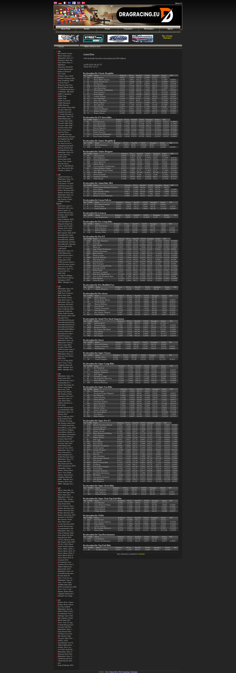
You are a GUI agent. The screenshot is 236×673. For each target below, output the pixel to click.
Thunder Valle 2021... (66, 638)
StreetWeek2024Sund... (67, 325)
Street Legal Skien (65, 345)
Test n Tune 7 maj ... (65, 589)
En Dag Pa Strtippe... (66, 275)
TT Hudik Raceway (65, 134)
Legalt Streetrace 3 (65, 177)
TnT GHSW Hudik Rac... (67, 425)
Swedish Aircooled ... (65, 112)
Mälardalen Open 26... (66, 116)
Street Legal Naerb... (65, 387)
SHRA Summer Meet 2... (67, 262)
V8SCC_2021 (63, 640)
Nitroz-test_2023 (64, 389)
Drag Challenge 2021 (66, 665)
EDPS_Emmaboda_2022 (67, 587)
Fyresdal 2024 (63, 318)
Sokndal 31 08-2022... (66, 517)
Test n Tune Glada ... (66, 230)
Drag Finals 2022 (64, 504)
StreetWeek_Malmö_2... (67, 432)
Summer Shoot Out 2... (66, 564)
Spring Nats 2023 (64, 461)
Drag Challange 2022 (66, 533)
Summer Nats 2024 (65, 347)
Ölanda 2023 (63, 414)
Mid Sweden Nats (64, 636)
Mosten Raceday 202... (66, 190)
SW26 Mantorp (63, 105)
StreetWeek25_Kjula (65, 235)
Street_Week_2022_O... (67, 551)
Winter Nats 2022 (64, 495)
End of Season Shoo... (66, 506)
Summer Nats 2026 (65, 128)
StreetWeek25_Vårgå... (66, 237)
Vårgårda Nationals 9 (66, 594)
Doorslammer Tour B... (66, 643)
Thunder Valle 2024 (65, 338)
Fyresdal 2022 (63, 560)
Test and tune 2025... (66, 266)
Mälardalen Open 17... (66, 354)
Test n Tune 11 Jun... (66, 578)
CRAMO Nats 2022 (65, 585)
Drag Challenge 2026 (66, 80)
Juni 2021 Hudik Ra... (66, 649)
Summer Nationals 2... (66, 331)
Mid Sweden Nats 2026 (66, 107)
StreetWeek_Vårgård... (66, 430)
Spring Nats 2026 (64, 159)
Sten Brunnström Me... (66, 168)
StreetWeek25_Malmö (66, 239)
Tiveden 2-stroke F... (65, 170)
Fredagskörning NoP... (66, 139)
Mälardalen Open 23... (66, 195)
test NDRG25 (63, 217)
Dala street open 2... (65, 206)
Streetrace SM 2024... (66, 304)
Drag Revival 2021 (64, 631)
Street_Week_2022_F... (66, 553)
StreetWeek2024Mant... (66, 329)
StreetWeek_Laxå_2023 (67, 428)
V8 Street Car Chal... (65, 634)
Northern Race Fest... (66, 481)
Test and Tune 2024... (66, 351)
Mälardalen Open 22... (66, 251)
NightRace (62, 65)
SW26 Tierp (62, 96)
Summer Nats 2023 (65, 439)
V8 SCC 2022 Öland (65, 544)
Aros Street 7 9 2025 (65, 183)
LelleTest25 (62, 248)
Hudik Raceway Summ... (67, 264)
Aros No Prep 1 (63, 164)
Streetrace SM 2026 (65, 67)
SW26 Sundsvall (64, 101)
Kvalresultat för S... (65, 383)
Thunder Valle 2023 (65, 443)
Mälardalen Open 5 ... (66, 656)
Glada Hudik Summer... (66, 313)
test (59, 663)
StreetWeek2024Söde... (67, 322)
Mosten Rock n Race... (66, 602)
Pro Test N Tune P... (65, 143)
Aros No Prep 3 (63, 83)
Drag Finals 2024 (64, 291)
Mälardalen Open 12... (66, 497)
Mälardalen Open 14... (66, 450)
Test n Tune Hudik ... (65, 161)
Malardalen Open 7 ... (66, 629)
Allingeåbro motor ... (65, 468)
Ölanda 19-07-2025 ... (66, 226)
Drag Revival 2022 (64, 537)
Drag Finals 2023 (64, 378)
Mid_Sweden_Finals (65, 618)
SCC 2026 (62, 74)
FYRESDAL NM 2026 (66, 92)
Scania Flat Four (64, 141)
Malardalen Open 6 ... (66, 652)
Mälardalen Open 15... (66, 412)
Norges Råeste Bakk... (66, 87)
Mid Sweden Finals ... (66, 53)
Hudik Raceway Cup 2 (66, 441)
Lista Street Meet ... (65, 401)
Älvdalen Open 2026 (65, 76)
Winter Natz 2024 (64, 295)
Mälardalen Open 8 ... (66, 609)
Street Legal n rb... (65, 210)
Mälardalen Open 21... (66, 269)
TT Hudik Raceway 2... (66, 114)
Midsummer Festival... (66, 342)
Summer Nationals (64, 110)
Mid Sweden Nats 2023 (66, 423)
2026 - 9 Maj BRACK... (66, 166)
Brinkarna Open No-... (66, 60)
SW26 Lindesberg (64, 94)
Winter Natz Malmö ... (66, 392)
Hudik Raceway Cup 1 (66, 457)
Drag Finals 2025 (64, 181)
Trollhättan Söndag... (66, 421)
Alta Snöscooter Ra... (66, 464)
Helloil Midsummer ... (65, 119)
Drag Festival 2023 (65, 419)
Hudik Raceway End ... (66, 186)
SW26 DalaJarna (64, 103)
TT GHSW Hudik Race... (67, 89)
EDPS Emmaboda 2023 (67, 466)
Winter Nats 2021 (64, 620)
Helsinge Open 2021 (65, 616)
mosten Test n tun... (65, 647)
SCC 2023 (62, 405)
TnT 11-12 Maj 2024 (65, 360)
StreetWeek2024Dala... (66, 327)
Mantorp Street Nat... (65, 654)
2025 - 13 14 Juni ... (65, 257)
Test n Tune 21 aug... (66, 622)
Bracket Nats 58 (64, 576)
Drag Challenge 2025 (66, 219)
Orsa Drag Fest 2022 (65, 535)
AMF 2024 (62, 358)
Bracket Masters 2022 (66, 501)
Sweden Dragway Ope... (67, 78)
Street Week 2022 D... (66, 555)
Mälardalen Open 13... (66, 459)
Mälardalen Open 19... (66, 302)
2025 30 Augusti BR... (66, 188)
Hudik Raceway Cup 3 (66, 380)
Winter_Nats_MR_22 (65, 490)
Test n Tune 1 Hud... (65, 363)
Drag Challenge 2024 (66, 309)
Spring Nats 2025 (64, 260)
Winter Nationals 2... (65, 56)
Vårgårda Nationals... (66, 365)
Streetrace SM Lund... (66, 208)
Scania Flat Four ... (65, 155)
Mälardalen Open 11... (66, 531)
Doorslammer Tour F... (66, 613)
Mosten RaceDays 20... (66, 385)
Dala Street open (64, 522)
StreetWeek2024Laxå (66, 320)
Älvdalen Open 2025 (65, 215)
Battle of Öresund (64, 71)
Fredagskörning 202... (66, 150)
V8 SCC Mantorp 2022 (66, 540)
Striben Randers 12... (66, 403)
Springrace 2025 (64, 280)
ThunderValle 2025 (65, 246)
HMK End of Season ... (66, 293)
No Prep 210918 (64, 607)
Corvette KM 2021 (64, 627)
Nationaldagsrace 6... (66, 455)
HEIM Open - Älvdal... (66, 499)
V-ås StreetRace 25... (66, 221)
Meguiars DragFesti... (66, 311)
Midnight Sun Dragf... (66, 596)
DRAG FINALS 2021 (65, 611)
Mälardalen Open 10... (66, 571)
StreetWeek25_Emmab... (67, 242)
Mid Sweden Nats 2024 (66, 316)
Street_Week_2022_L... (67, 549)
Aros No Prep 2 (63, 132)
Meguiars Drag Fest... (66, 85)
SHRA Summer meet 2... (67, 349)
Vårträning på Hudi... (65, 658)
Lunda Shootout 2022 (66, 524)
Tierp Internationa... (65, 130)
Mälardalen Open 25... (66, 152)
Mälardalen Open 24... (66, 179)
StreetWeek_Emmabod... (67, 434)
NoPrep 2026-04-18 (65, 148)
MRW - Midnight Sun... (66, 282)
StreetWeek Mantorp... (66, 437)
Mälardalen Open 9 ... (66, 580)
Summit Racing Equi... (66, 69)
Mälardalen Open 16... (66, 376)
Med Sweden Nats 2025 (67, 233)
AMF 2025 (62, 273)
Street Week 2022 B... (66, 558)
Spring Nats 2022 (64, 569)
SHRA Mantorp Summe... (67, 137)
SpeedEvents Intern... (66, 255)
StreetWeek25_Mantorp (66, 244)
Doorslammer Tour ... (65, 562)
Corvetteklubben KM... (66, 410)
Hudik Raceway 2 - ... (66, 336)
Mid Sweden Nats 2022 (66, 542)
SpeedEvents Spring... (66, 278)
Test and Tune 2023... (66, 448)
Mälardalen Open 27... (66, 58)
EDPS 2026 (62, 157)
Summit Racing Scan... (66, 625)
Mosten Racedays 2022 (66, 515)
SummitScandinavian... (66, 573)
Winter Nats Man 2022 (66, 492)
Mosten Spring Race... (66, 470)
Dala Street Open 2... (66, 62)
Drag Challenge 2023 (66, 416)
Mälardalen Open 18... (66, 340)
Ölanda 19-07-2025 (65, 228)
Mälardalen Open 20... (66, 289)
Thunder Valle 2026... (66, 121)
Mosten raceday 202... (66, 192)
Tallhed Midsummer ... (66, 567)
